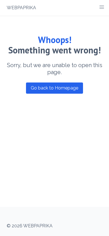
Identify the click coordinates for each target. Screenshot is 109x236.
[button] (101, 7)
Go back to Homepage (54, 88)
